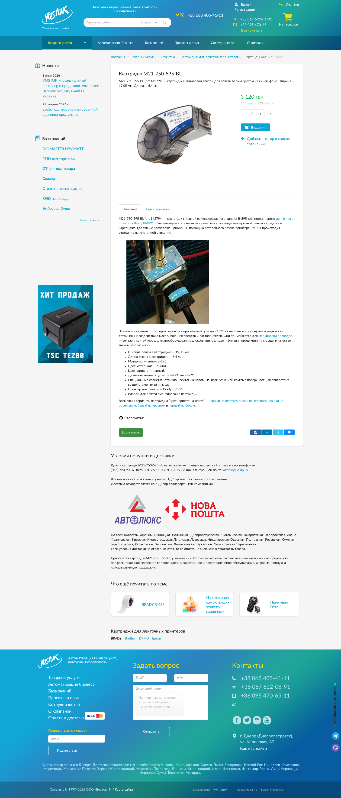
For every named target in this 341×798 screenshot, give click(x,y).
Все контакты (252, 30)
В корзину (258, 127)
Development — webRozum (210, 789)
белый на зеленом (252, 401)
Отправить (151, 731)
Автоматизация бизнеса (115, 43)
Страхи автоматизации (62, 189)
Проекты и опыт (187, 43)
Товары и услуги (60, 43)
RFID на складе (55, 198)
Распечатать (134, 418)
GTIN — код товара (58, 169)
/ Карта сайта (122, 789)
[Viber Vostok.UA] (335, 747)
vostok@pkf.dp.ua (235, 470)
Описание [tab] (129, 209)
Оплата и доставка (66, 718)
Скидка (48, 179)
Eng (296, 4)
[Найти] (164, 22)
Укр (288, 4)
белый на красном (151, 405)
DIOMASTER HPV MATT (63, 149)
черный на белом (182, 405)
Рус (280, 4)
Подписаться (67, 750)
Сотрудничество (223, 43)
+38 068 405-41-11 (265, 678)
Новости (50, 66)
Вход (245, 4)
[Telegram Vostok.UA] (335, 736)
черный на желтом (223, 401)
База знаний (154, 43)
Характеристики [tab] (157, 209)
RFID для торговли (58, 159)
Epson (156, 638)
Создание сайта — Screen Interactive (260, 789)
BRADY (116, 638)
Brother (130, 638)
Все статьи (88, 220)
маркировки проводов (275, 336)
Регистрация (245, 9)
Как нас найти (253, 748)
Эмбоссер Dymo (56, 208)
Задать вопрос (131, 432)
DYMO (144, 638)
